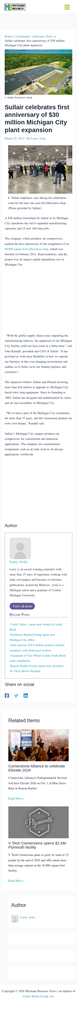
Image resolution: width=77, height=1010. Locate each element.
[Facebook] (7, 695)
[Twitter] (16, 695)
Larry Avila (18, 561)
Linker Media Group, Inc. (39, 996)
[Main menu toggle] (67, 7)
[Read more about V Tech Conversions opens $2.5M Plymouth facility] (38, 822)
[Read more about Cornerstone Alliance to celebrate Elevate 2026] (38, 745)
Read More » (16, 798)
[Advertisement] (38, 300)
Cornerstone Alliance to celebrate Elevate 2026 (36, 768)
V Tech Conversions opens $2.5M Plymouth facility (37, 845)
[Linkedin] (26, 695)
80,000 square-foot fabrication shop (26, 249)
